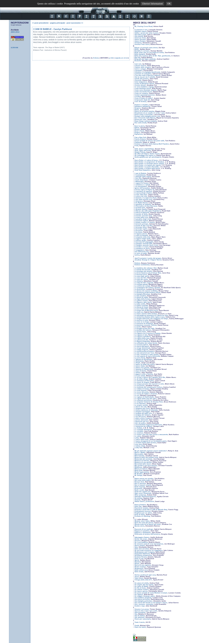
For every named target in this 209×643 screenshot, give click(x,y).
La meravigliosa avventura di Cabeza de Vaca (151, 315)
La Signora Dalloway (142, 341)
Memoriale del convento (143, 459)
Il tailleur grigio (140, 240)
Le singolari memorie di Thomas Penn (149, 402)
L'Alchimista (139, 361)
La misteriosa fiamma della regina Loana (150, 317)
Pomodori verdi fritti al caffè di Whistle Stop (151, 509)
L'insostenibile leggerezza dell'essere (148, 425)
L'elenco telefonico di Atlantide (146, 410)
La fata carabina (140, 296)
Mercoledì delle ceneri (143, 464)
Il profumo (138, 232)
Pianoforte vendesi (141, 508)
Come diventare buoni (143, 88)
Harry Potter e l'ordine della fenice (147, 168)
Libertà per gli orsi (142, 421)
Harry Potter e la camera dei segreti (148, 165)
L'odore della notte (142, 439)
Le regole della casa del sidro (146, 398)
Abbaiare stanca (140, 31)
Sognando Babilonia (142, 554)
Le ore (137, 395)
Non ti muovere (140, 483)
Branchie (138, 61)
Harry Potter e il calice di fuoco (146, 160)
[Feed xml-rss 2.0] (17, 37)
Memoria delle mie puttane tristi (146, 457)
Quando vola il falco (142, 521)
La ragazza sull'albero (143, 336)
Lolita (137, 438)
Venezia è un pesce (142, 609)
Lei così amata (140, 376)
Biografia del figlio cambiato (145, 59)
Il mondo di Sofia (141, 214)
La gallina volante (141, 301)
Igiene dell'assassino (142, 188)
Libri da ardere (140, 423)
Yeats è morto (140, 622)
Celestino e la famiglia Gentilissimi (147, 72)
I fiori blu (138, 178)
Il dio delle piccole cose (143, 199)
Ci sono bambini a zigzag (144, 87)
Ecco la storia (140, 126)
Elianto (137, 129)
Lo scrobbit (139, 431)
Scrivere (138, 540)
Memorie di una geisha (143, 462)
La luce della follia (141, 309)
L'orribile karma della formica (145, 443)
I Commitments (140, 175)
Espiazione (139, 134)
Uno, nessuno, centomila (144, 604)
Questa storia (139, 526)
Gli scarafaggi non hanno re (145, 155)
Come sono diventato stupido (146, 90)
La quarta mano (140, 332)
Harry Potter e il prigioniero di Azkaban (149, 162)
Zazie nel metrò (140, 627)
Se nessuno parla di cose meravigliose (149, 544)
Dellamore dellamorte (142, 106)
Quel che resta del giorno (144, 523)
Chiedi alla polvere (142, 78)
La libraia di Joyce (141, 307)
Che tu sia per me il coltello (145, 77)
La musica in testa (141, 320)
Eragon (137, 132)
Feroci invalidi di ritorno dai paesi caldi (149, 141)
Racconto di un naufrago (144, 529)
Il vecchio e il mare (142, 247)
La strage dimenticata (142, 348)
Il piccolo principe (141, 224)
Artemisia (138, 43)
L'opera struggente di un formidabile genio (151, 441)
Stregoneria (139, 568)
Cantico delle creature (143, 67)
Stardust (138, 562)
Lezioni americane (141, 420)
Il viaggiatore (139, 250)
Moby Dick (138, 470)
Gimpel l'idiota (140, 152)
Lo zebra (138, 436)
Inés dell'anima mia (142, 252)
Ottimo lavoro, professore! (144, 501)
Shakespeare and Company (144, 552)
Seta (136, 547)
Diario (137, 110)
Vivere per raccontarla (143, 619)
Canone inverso (140, 65)
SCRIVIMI (14, 47)
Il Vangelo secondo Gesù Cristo (146, 245)
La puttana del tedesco (143, 330)
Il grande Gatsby (141, 209)
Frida (136, 145)
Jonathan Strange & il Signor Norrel (148, 260)
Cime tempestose (141, 82)
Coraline (138, 96)
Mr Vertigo (138, 475)
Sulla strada (139, 571)
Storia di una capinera (143, 565)
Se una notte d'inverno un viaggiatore (149, 550)
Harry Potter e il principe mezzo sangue (149, 163)
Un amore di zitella (142, 583)
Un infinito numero (142, 589)
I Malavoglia (139, 181)
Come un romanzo (141, 93)
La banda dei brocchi (142, 269)
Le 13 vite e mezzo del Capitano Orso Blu (150, 377)
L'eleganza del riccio (142, 408)
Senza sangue (140, 545)
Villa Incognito (140, 612)
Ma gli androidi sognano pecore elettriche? (151, 451)
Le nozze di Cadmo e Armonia (146, 394)
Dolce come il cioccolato (144, 114)
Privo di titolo (140, 514)
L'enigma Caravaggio (142, 412)
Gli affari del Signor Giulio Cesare (147, 154)
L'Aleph (137, 363)
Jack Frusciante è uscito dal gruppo (148, 258)
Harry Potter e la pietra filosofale (147, 167)
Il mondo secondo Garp (143, 216)
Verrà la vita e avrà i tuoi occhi (146, 611)
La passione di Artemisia (144, 323)
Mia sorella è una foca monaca (146, 465)
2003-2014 (15, 32)
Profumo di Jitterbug (142, 516)
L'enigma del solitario (143, 415)
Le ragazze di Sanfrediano (144, 397)
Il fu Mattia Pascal (141, 203)
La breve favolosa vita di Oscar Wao (148, 273)
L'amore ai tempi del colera (145, 364)
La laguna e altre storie (143, 302)
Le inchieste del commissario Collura (148, 387)
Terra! (137, 576)
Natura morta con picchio (144, 478)
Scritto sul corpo (141, 539)
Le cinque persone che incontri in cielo (149, 384)
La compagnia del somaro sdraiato (147, 287)
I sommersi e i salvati (142, 185)
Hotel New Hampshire (143, 170)
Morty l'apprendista (142, 472)
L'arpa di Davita (140, 371)
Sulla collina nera (141, 570)
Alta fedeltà (139, 36)
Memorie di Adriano (142, 460)
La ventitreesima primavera (144, 351)
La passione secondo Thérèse (146, 325)
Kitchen (137, 263)
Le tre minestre (140, 403)
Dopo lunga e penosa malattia (146, 121)
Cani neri (138, 64)
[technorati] (139, 640)
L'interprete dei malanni (143, 426)
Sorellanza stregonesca (143, 555)
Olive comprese (140, 495)
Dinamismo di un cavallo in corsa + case (150, 113)
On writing (138, 498)
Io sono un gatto (141, 253)
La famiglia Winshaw (142, 294)
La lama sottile (140, 304)
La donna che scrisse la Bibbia (146, 291)
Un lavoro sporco (141, 591)
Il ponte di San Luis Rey (143, 225)
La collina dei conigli (142, 286)
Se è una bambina (141, 542)
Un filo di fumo (140, 588)
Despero (138, 108)
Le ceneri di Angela (142, 382)
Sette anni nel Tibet (142, 549)
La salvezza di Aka (141, 340)
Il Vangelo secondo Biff (143, 243)
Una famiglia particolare (143, 601)
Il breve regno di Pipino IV (144, 190)
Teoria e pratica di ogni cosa (145, 575)
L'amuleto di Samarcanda (144, 369)
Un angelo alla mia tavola (144, 585)
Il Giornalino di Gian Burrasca (146, 206)
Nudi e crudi (139, 490)
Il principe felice (141, 227)
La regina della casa (142, 338)
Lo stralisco (139, 433)
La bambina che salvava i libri (146, 268)
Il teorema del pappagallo (144, 242)
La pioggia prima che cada (144, 328)
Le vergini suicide (141, 405)
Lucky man (139, 447)
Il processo (139, 230)
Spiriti (137, 560)
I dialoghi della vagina (143, 176)
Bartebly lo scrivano (142, 51)
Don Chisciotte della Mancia (145, 118)
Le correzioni (140, 385)
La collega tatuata (141, 284)
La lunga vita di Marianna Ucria (146, 310)
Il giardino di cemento (143, 204)
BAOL (137, 49)
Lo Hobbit (138, 428)
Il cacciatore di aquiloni (143, 191)
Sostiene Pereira (141, 557)
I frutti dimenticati (141, 180)
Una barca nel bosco (142, 599)
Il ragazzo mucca (141, 234)
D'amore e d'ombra (141, 105)
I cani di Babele (140, 173)
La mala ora (139, 312)
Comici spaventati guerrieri (145, 95)
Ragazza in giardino (142, 531)
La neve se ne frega (142, 322)
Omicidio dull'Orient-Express (145, 496)
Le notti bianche (141, 390)
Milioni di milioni (141, 469)
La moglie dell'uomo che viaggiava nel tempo (151, 318)
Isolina (137, 255)
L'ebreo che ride (141, 407)
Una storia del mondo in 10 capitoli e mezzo (151, 602)
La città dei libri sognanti (144, 283)
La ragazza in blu (141, 335)
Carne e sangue (140, 69)
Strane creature (140, 567)
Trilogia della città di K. (143, 580)
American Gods (140, 38)
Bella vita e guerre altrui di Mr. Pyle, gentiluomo (152, 56)
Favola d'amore (140, 139)
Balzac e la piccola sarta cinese (146, 47)
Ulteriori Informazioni (152, 3)
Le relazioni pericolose (143, 400)
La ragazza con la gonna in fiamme (148, 333)
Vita (136, 614)
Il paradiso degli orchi (143, 219)
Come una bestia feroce (143, 92)
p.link (111, 58)
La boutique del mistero (143, 271)
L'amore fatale (140, 366)
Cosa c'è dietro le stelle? (144, 98)
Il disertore (139, 201)
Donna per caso (140, 119)
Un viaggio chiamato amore (145, 596)
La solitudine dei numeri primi (146, 343)
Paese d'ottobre (140, 505)
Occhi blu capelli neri (143, 491)
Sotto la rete (139, 558)
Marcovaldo (139, 454)
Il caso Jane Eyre (141, 194)
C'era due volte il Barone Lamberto (148, 75)
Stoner (137, 563)
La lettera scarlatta (141, 305)
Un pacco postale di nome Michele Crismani (151, 593)
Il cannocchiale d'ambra (143, 193)
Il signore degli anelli (143, 238)
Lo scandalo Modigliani (143, 429)
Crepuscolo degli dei (142, 100)
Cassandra (138, 70)
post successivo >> (75, 23)
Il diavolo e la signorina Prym (146, 198)
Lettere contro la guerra (143, 418)
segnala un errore (121, 58)
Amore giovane (140, 39)
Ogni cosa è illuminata (143, 493)
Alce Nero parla (140, 34)
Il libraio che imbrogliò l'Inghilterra (148, 211)
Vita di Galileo (140, 616)
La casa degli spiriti (142, 276)
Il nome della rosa (141, 217)
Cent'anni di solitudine (143, 74)
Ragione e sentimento (143, 532)
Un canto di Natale (141, 586)
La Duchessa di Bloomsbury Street (147, 292)
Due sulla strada (141, 123)
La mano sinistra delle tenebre (146, 314)
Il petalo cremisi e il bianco (145, 222)
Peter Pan (138, 506)
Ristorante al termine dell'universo (147, 534)
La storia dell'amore (142, 346)
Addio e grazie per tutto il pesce (147, 33)
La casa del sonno (141, 279)
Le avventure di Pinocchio (144, 380)
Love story (138, 444)
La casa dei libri (140, 278)
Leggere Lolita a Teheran (144, 374)
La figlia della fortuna (143, 299)
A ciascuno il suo (141, 30)
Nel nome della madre (143, 480)
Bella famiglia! (140, 54)
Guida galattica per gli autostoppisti (148, 157)
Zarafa (137, 625)
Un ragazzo (139, 594)
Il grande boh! (140, 207)
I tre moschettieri (141, 186)
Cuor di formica (140, 101)
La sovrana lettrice (141, 345)
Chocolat (138, 80)
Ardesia (96, 58)
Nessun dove (139, 482)
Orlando (138, 500)
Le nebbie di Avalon (142, 389)
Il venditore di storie (142, 248)
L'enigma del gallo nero (143, 413)
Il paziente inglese (141, 221)
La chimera (139, 281)
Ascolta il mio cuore (142, 44)
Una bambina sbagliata (143, 598)
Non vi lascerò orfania (143, 485)
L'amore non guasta (142, 367)
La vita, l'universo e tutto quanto (147, 354)
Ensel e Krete (139, 131)
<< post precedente (40, 23)
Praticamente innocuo (143, 511)
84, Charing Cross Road (144, 26)
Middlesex (138, 467)
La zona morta (140, 358)
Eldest (137, 127)
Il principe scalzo (141, 229)
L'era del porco (140, 416)
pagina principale (57, 23)
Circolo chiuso (140, 85)
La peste (138, 327)
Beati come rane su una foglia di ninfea (149, 52)
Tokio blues (139, 578)
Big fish (137, 57)
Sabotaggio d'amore (142, 537)
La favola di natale (141, 297)
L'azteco (138, 372)
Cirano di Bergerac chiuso (144, 83)
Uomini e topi (140, 606)
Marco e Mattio (140, 452)
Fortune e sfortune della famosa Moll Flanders (152, 144)
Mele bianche (139, 456)
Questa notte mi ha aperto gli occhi (148, 524)
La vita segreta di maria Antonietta (147, 356)
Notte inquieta (140, 487)
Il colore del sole (141, 196)
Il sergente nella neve (142, 237)
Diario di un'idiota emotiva (144, 111)
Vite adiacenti (140, 617)
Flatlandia (138, 142)
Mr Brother (139, 474)
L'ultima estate (140, 446)
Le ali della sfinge (141, 379)
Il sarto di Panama (141, 235)
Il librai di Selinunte (142, 212)
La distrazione (140, 289)
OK (169, 3)
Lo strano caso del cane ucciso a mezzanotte (151, 434)
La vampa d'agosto (141, 349)
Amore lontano (140, 41)
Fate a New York (140, 137)
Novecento (138, 488)
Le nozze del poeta (142, 392)
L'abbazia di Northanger (144, 359)
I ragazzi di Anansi (142, 183)
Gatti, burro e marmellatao (144, 149)
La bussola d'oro (141, 274)
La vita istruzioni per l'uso (144, 353)
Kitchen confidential (142, 265)
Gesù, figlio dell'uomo (143, 150)
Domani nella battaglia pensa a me (147, 116)
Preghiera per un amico (143, 513)
